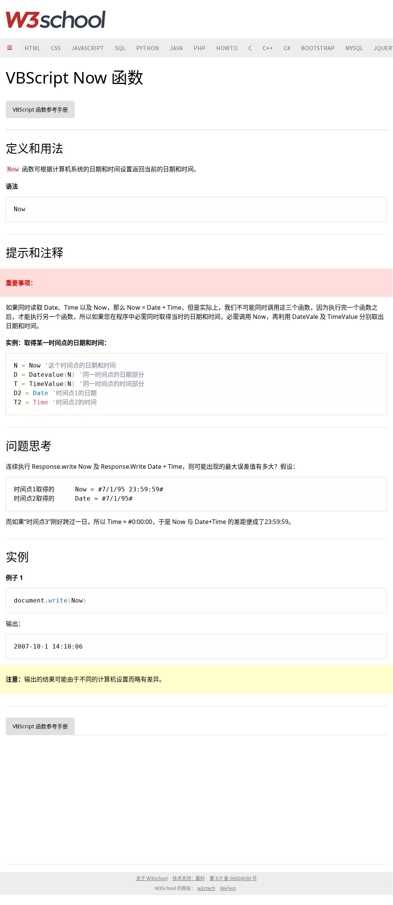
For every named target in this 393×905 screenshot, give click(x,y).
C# (287, 48)
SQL (120, 48)
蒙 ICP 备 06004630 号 (233, 878)
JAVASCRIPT (87, 48)
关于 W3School (152, 878)
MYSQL (354, 48)
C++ (268, 48)
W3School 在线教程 (55, 19)
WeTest (228, 888)
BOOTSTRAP (318, 48)
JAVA (176, 48)
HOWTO (227, 48)
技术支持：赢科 (189, 878)
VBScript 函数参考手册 (40, 109)
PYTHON (147, 48)
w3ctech (206, 888)
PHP (200, 48)
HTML (32, 48)
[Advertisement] (196, 798)
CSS (56, 48)
